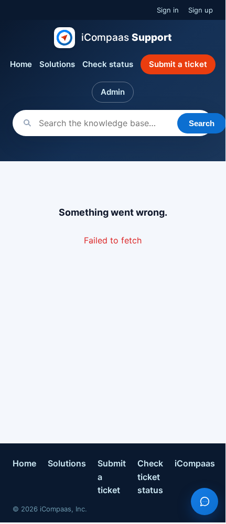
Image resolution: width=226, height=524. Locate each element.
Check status (107, 64)
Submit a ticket (178, 64)
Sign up (200, 10)
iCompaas (195, 463)
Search (201, 123)
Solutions (57, 64)
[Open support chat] (204, 501)
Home (21, 64)
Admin (113, 92)
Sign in (168, 10)
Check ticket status (150, 476)
